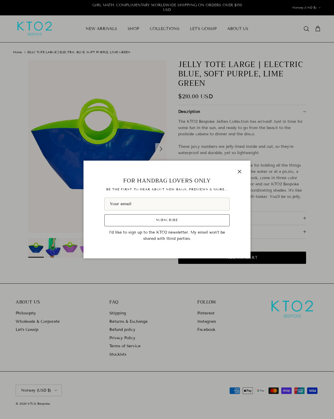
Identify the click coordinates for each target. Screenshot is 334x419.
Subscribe (167, 220)
